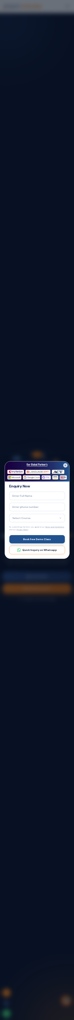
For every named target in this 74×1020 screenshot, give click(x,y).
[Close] (65, 465)
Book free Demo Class (37, 539)
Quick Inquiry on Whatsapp (39, 550)
